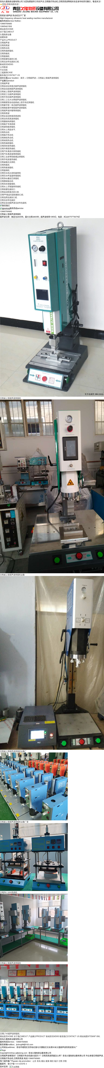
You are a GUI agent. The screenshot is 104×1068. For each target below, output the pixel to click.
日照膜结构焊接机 (7, 121)
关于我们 (7, 31)
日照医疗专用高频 (7, 124)
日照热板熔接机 (6, 167)
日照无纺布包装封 (7, 200)
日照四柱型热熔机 (7, 145)
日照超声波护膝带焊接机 (10, 110)
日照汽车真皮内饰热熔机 (10, 151)
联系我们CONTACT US (69, 1036)
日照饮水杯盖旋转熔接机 (10, 175)
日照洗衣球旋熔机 (7, 183)
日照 (60, 1061)
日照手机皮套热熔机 (8, 159)
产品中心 (8, 39)
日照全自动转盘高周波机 (10, 115)
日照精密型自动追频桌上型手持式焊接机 (17, 102)
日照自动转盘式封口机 (9, 191)
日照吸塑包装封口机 (8, 58)
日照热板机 (4, 53)
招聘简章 (4, 37)
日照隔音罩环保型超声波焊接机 (13, 107)
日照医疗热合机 (6, 134)
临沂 (56, 1061)
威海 (47, 1061)
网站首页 (6, 29)
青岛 (39, 1061)
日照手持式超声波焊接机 (10, 96)
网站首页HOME (6, 1036)
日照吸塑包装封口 (7, 189)
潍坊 (52, 1061)
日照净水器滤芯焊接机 (9, 178)
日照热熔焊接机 (6, 50)
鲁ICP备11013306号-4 (17, 1063)
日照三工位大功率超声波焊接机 (13, 99)
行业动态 (4, 69)
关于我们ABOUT (21, 1036)
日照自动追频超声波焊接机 (11, 88)
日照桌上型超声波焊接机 (48, 77)
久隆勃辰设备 (5, 34)
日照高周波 (4, 45)
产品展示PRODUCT (36, 1036)
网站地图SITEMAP (88, 1036)
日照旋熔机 (4, 56)
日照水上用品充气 (7, 129)
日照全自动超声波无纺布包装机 (13, 202)
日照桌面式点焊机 (7, 162)
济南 (65, 1061)
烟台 (43, 1061)
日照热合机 (4, 48)
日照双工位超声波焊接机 (10, 94)
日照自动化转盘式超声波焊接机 (13, 86)
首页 (22, 77)
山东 (34, 1061)
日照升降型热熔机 (7, 148)
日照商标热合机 (6, 137)
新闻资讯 (6, 64)
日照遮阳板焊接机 (7, 126)
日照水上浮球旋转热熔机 (10, 186)
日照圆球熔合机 (6, 181)
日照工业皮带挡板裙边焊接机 (12, 156)
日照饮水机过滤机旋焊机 (10, 172)
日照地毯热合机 (6, 140)
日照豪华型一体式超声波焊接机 (13, 105)
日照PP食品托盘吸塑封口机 (11, 194)
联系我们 (10, 75)
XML (98, 1036)
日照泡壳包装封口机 (8, 197)
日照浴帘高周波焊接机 (9, 118)
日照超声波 (39, 1)
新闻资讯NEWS (52, 1036)
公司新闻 (4, 67)
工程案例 (6, 72)
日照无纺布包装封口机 (9, 61)
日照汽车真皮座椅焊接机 (10, 153)
